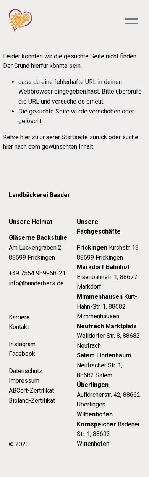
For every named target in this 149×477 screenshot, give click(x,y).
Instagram (22, 344)
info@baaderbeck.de (36, 283)
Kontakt (19, 327)
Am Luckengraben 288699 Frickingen (38, 247)
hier (25, 137)
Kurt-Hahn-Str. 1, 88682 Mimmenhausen (107, 306)
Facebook (22, 353)
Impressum (24, 380)
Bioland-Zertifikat (32, 400)
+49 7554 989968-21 (37, 273)
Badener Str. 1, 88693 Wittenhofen (108, 429)
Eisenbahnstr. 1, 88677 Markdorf (107, 276)
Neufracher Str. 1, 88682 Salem (104, 365)
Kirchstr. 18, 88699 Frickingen (108, 252)
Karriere (19, 317)
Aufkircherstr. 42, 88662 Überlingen (108, 394)
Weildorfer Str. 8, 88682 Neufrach (108, 335)
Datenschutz (25, 371)
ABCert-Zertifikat (31, 390)
